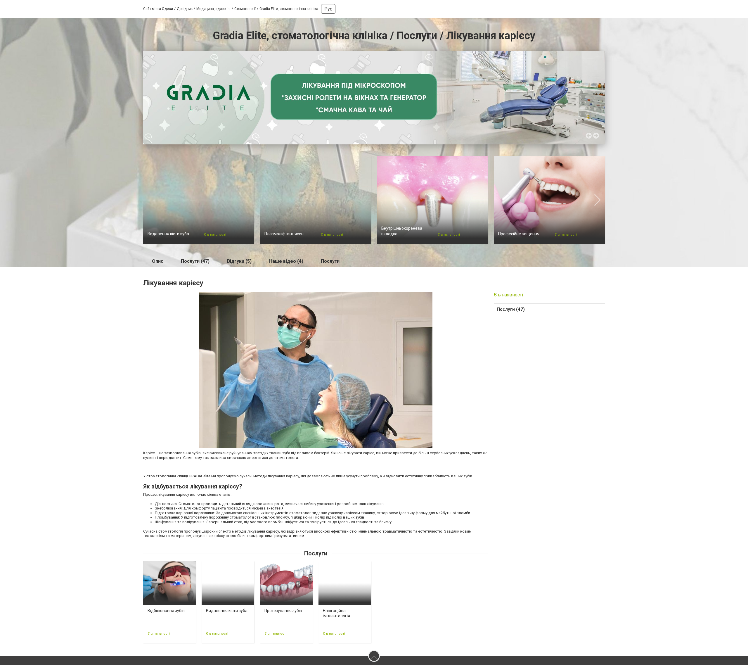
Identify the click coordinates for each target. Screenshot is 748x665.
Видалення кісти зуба (168, 234)
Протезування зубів (283, 610)
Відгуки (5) (239, 261)
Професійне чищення (518, 234)
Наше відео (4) (286, 261)
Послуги (330, 261)
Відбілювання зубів (166, 610)
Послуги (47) (195, 261)
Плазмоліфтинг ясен (284, 234)
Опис (157, 261)
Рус (328, 9)
